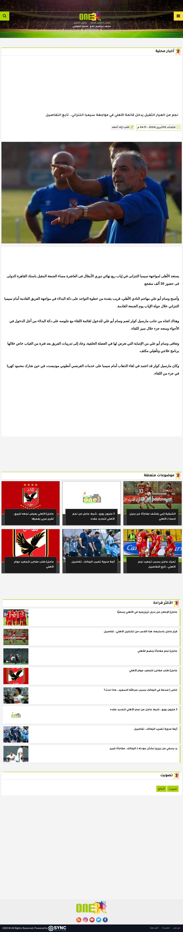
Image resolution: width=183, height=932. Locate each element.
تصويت (173, 788)
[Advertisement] (91, 90)
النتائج (161, 788)
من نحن (176, 928)
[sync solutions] (57, 927)
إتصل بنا (165, 928)
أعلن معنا (154, 928)
